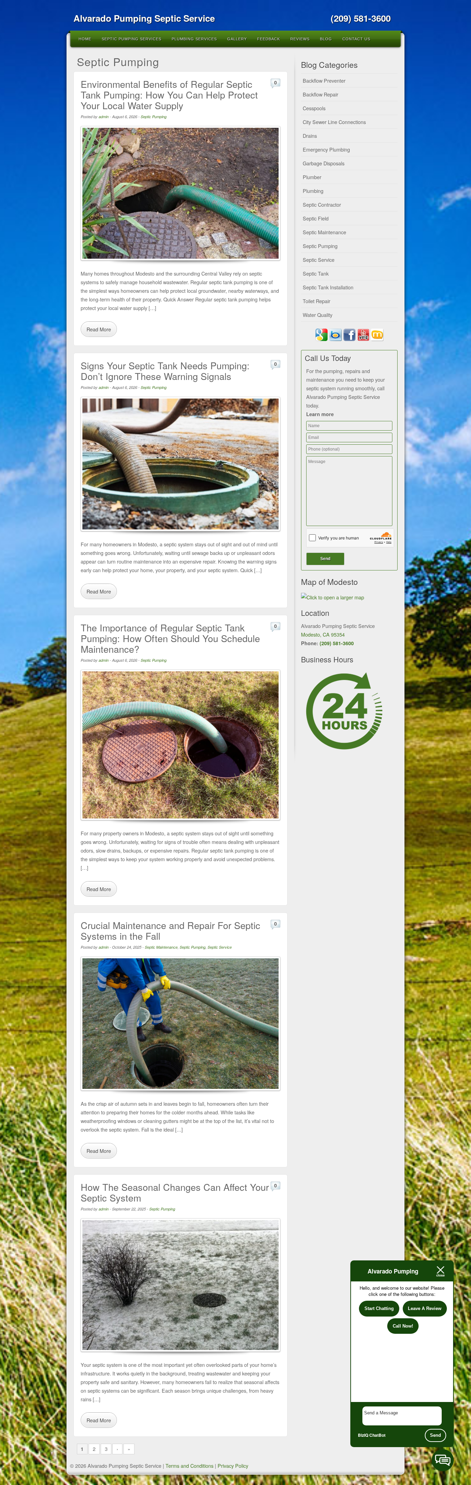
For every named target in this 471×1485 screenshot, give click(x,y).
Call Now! (403, 1326)
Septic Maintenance (161, 947)
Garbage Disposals (323, 163)
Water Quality (317, 314)
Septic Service (220, 947)
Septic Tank (316, 273)
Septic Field (316, 218)
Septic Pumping (154, 116)
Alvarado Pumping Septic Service (144, 18)
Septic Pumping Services (131, 39)
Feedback (268, 39)
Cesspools (314, 108)
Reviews (300, 39)
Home (85, 39)
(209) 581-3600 (337, 643)
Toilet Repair (316, 301)
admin (104, 116)
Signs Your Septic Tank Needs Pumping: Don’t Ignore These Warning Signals (165, 371)
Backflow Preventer (324, 80)
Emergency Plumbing (326, 149)
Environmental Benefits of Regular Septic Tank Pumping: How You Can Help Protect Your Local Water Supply (169, 94)
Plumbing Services (194, 39)
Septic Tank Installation (328, 287)
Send (435, 1435)
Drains (310, 135)
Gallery (237, 39)
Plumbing (313, 190)
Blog (326, 39)
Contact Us (356, 39)
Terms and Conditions (189, 1465)
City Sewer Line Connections (334, 121)
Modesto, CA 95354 (323, 634)
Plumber (312, 177)
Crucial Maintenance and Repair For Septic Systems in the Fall (170, 930)
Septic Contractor (322, 204)
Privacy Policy (233, 1465)
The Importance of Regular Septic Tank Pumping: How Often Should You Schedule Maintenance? (170, 638)
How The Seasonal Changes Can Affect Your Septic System (175, 1192)
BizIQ (363, 1435)
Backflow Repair (320, 94)
